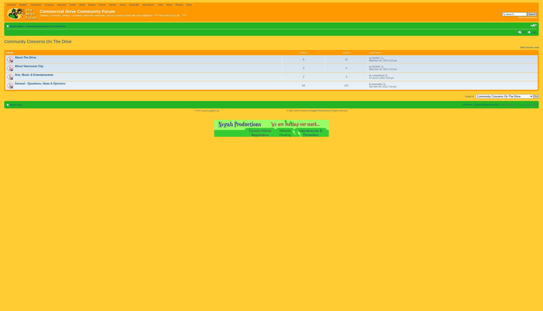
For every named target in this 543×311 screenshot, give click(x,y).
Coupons (49, 5)
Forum (102, 5)
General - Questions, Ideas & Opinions (40, 83)
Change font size (533, 25)
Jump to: (469, 96)
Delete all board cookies (486, 104)
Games (112, 5)
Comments (36, 5)
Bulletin (23, 5)
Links (160, 5)
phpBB (212, 111)
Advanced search (527, 17)
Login (534, 32)
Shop (189, 5)
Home (123, 5)
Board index (17, 26)
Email (82, 5)
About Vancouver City (29, 66)
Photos (179, 5)
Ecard (73, 5)
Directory (61, 5)
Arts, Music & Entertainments (34, 74)
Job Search (148, 5)
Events (91, 5)
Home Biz (134, 5)
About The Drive (25, 57)
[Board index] (22, 12)
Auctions (11, 5)
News (169, 5)
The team (467, 104)
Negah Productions (320, 110)
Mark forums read (529, 47)
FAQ (524, 32)
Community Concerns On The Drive (46, 26)
